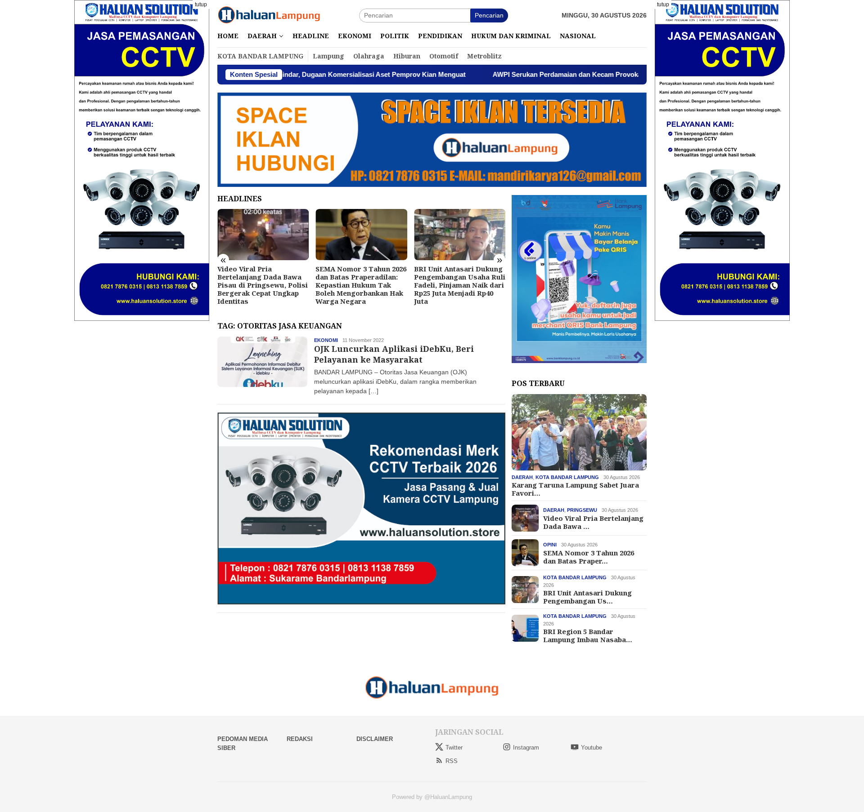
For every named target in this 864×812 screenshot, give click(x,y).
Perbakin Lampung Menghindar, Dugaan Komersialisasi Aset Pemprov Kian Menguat (287, 74)
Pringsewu (582, 510)
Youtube (591, 747)
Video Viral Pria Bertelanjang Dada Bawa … (593, 522)
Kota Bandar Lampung (567, 477)
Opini (550, 544)
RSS (452, 761)
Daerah (522, 477)
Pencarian (489, 15)
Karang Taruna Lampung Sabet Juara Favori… (575, 489)
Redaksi (300, 739)
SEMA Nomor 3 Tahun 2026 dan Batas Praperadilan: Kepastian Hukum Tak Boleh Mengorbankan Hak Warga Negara (360, 285)
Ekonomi (326, 340)
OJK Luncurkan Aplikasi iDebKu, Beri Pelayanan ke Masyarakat (394, 353)
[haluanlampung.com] (269, 14)
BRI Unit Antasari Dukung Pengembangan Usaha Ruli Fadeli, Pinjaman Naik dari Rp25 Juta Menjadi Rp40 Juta (459, 285)
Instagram (526, 747)
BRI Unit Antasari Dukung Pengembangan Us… (587, 597)
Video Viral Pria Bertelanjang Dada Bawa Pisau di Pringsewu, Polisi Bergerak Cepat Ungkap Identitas (262, 285)
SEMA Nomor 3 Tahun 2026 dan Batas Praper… (588, 556)
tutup (201, 4)
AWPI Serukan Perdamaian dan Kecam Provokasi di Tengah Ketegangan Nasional (574, 74)
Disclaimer (374, 739)
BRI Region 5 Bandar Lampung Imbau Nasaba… (587, 635)
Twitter (454, 747)
